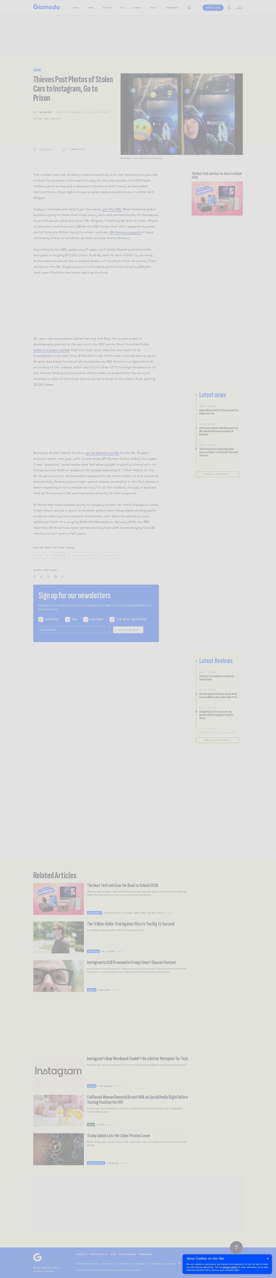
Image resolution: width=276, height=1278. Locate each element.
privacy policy (230, 1267)
